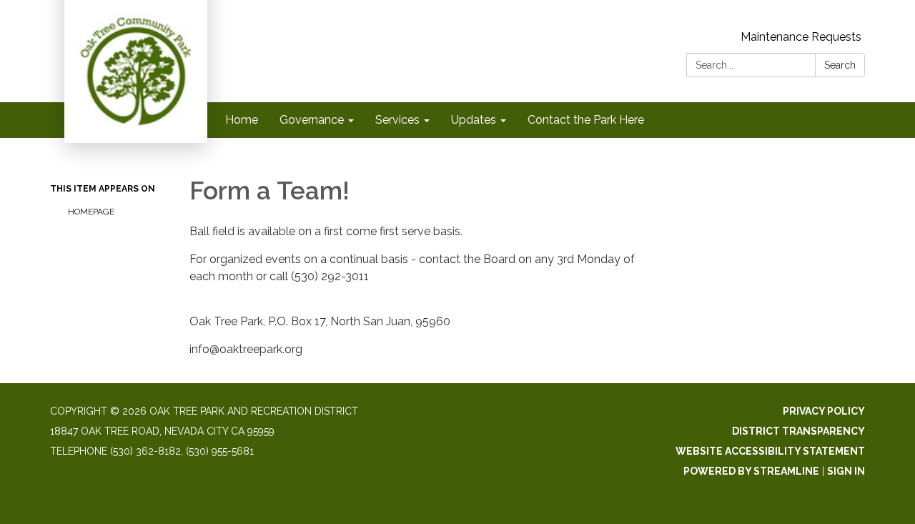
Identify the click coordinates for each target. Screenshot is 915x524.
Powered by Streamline (751, 471)
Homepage (91, 212)
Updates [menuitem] (473, 120)
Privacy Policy (824, 411)
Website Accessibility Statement (770, 451)
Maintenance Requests (801, 37)
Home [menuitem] (241, 120)
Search (840, 65)
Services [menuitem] (397, 120)
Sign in (846, 471)
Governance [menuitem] (312, 120)
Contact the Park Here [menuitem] (586, 120)
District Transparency (798, 431)
